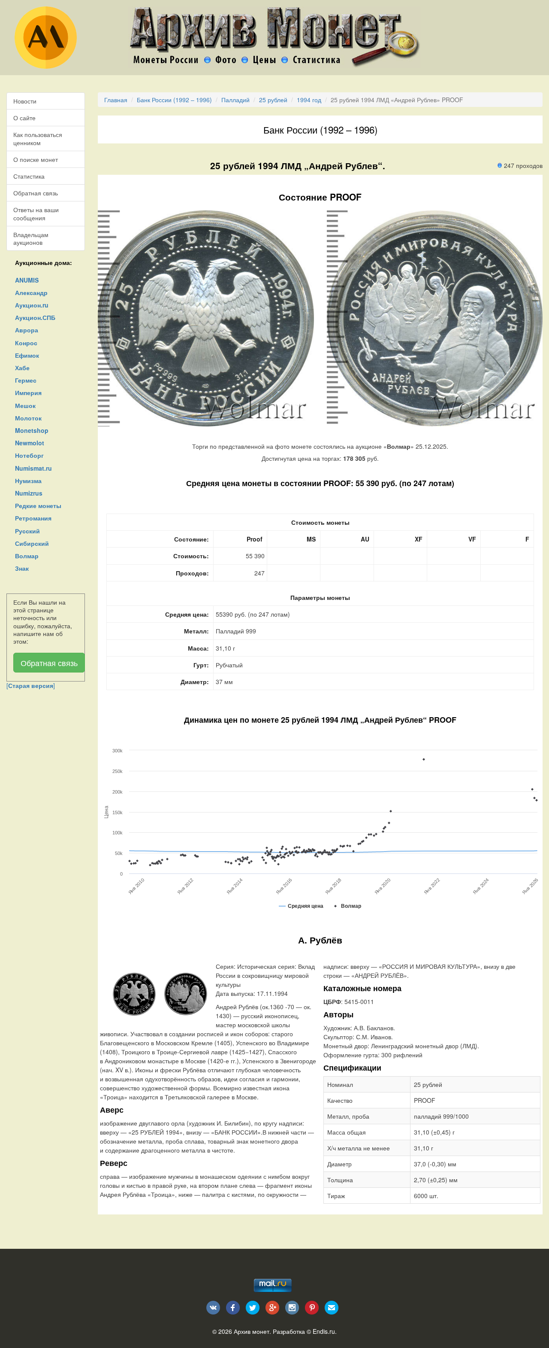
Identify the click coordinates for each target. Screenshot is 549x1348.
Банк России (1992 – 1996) (174, 99)
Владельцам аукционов (30, 238)
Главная (115, 99)
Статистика (29, 176)
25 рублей (273, 99)
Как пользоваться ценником (37, 138)
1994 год (309, 99)
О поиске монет (35, 159)
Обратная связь (35, 193)
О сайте (24, 117)
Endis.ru (324, 1331)
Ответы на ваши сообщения (36, 213)
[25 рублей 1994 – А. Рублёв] (134, 993)
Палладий (235, 99)
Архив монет (251, 1331)
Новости (24, 101)
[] (30, 685)
